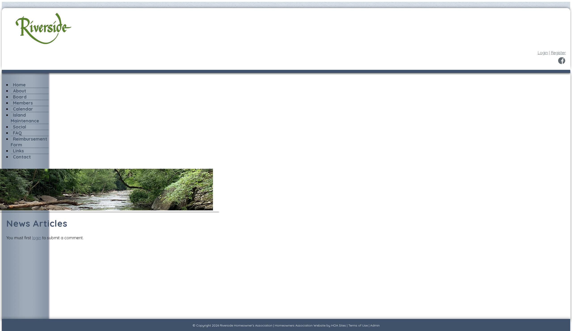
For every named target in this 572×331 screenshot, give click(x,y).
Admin (375, 325)
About (19, 91)
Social (19, 127)
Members (23, 103)
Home (19, 85)
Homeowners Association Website (300, 325)
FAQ (17, 133)
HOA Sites (338, 325)
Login (543, 52)
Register (558, 52)
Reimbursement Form (29, 141)
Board (20, 97)
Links (18, 151)
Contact (22, 157)
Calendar (23, 109)
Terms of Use (358, 325)
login (36, 237)
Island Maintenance (25, 118)
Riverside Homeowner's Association (246, 325)
